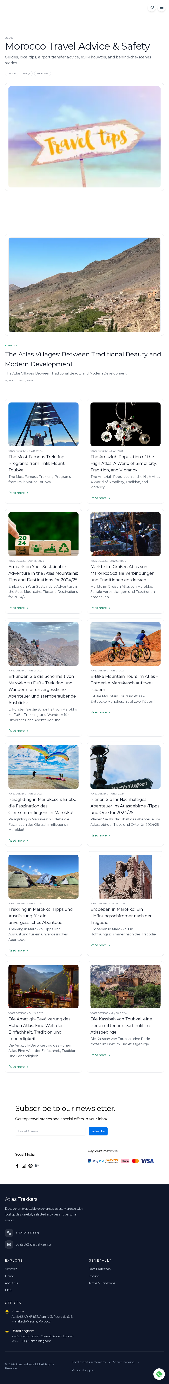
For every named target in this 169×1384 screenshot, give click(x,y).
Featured (13, 345)
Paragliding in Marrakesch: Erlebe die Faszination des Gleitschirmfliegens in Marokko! (42, 806)
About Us (11, 1283)
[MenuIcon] (161, 7)
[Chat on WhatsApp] (159, 1374)
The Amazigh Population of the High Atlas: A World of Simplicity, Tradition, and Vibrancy (123, 463)
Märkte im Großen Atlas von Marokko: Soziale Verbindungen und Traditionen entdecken (122, 573)
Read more (18, 492)
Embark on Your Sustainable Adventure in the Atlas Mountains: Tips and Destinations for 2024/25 (43, 573)
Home (9, 1276)
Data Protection (100, 1269)
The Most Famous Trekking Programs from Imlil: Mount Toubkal (36, 463)
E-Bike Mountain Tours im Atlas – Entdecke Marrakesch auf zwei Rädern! (124, 683)
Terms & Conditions (102, 1283)
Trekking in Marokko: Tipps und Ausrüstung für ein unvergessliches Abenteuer (40, 916)
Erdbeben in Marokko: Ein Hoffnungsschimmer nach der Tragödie (121, 916)
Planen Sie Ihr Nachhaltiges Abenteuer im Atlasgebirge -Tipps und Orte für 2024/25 (125, 806)
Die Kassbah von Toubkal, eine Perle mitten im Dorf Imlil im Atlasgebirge (121, 1025)
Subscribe (98, 1131)
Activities (11, 1269)
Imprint (94, 1276)
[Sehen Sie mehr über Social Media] (17, 1166)
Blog (8, 1290)
